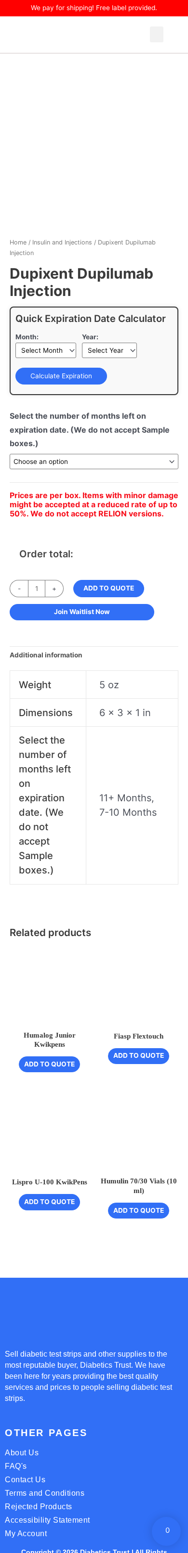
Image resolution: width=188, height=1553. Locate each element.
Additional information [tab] (46, 655)
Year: (90, 337)
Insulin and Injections (62, 242)
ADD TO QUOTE (108, 588)
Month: (27, 337)
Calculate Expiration (61, 376)
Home (18, 242)
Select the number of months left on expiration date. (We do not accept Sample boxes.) (90, 429)
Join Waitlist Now (82, 612)
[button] (156, 34)
